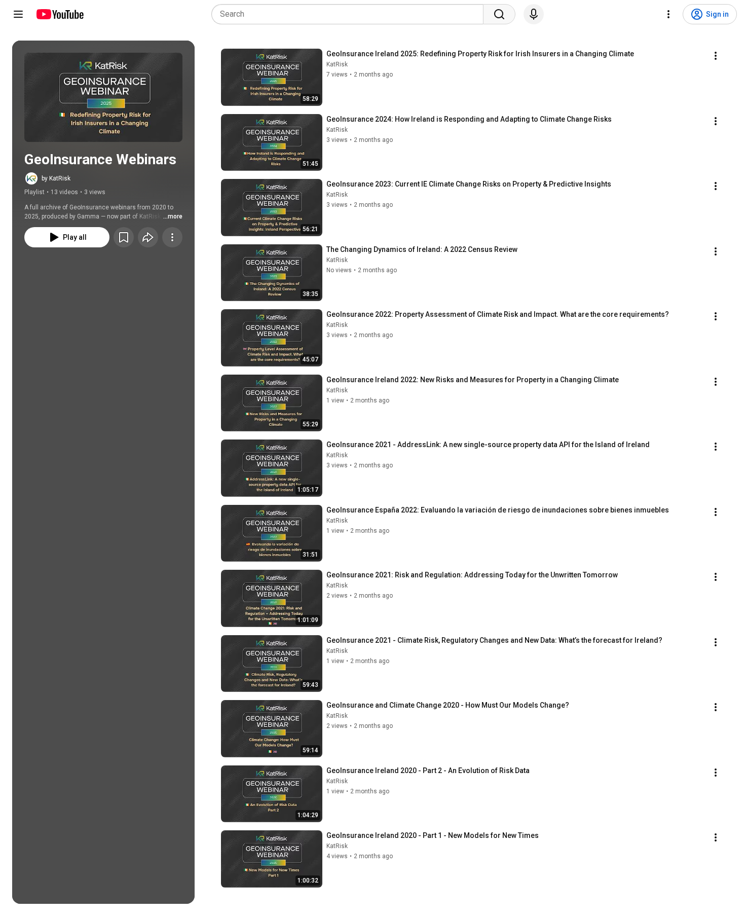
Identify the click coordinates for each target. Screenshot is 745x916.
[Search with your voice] (534, 14)
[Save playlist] (124, 237)
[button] (103, 97)
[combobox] (350, 14)
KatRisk (337, 64)
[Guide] (18, 14)
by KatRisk (56, 178)
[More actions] (172, 237)
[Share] (148, 237)
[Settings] (668, 14)
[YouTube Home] (59, 14)
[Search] (499, 14)
